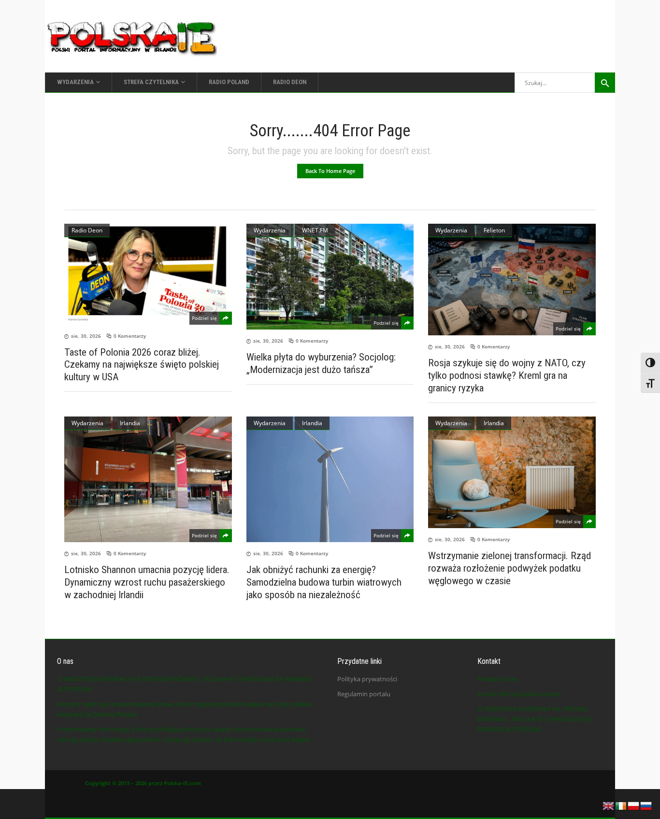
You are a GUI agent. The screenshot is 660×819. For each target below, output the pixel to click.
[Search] (605, 82)
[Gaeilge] (621, 805)
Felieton (494, 230)
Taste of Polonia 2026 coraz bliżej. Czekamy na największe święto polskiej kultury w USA (141, 364)
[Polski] (634, 805)
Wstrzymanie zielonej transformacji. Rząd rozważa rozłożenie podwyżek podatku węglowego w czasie (509, 568)
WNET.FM (315, 230)
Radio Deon (87, 230)
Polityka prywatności (367, 679)
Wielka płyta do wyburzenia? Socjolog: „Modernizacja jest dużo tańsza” (321, 363)
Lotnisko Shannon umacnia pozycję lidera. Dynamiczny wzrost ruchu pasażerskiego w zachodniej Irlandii (147, 582)
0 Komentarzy (130, 335)
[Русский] (646, 805)
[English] (609, 805)
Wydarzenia (270, 230)
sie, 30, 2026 (86, 335)
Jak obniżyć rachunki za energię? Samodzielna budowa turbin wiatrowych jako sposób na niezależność (324, 582)
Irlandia (130, 423)
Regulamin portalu (363, 694)
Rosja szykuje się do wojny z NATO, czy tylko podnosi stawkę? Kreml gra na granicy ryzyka (507, 375)
